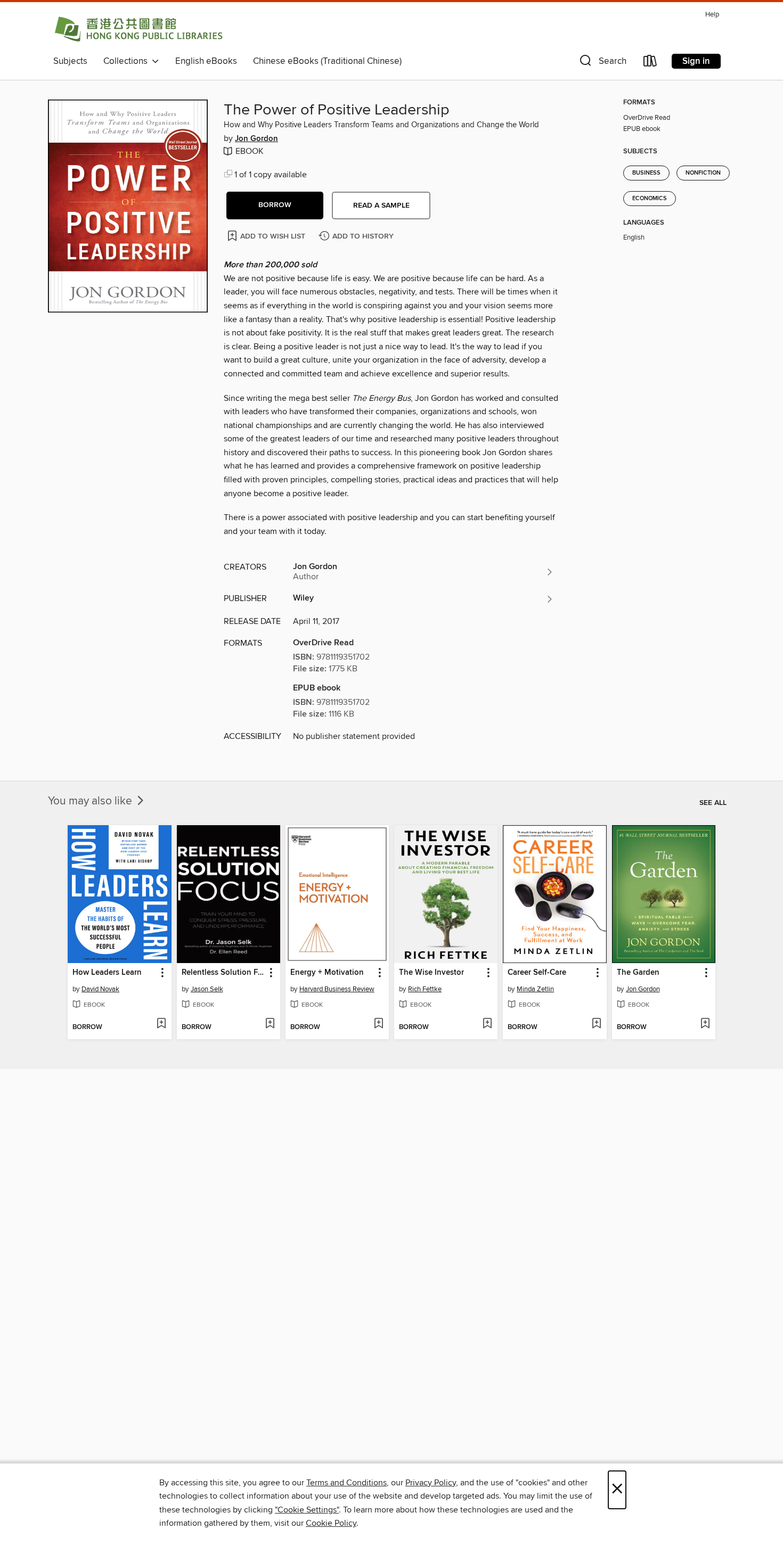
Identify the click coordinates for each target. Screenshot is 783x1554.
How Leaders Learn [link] (107, 972)
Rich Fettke (425, 989)
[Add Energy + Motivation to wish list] (378, 1024)
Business (646, 173)
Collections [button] (127, 61)
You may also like (91, 801)
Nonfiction (703, 173)
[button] (601, 63)
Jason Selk (207, 989)
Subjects (70, 61)
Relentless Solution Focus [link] (223, 972)
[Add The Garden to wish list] (705, 1024)
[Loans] (650, 63)
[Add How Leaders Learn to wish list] (161, 1024)
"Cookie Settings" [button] (307, 1509)
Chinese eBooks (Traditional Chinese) (327, 61)
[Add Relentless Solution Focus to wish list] (269, 1024)
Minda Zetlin (535, 989)
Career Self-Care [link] (537, 972)
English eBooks (206, 61)
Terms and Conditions (346, 1482)
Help (712, 15)
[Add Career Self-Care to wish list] (596, 1024)
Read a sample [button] (381, 205)
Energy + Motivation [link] (327, 972)
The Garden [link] (638, 972)
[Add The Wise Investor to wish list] (487, 1024)
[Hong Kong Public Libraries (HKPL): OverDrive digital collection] (138, 29)
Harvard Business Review (336, 989)
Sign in (696, 61)
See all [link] (713, 803)
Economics (649, 198)
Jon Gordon (256, 139)
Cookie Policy (331, 1523)
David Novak (100, 989)
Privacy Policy (430, 1482)
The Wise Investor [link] (431, 972)
